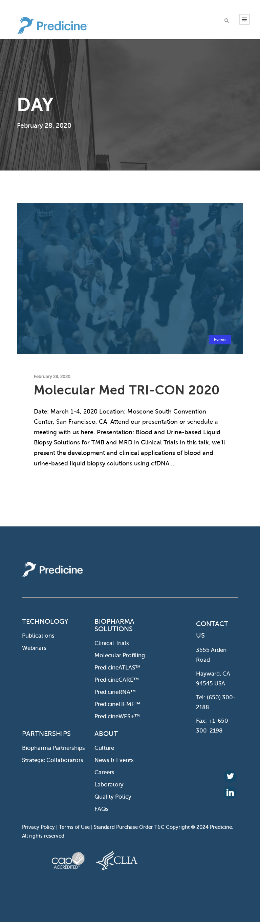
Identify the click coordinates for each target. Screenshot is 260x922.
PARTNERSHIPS (46, 734)
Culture (104, 748)
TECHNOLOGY (45, 621)
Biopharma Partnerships (53, 748)
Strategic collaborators (52, 760)
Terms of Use (74, 827)
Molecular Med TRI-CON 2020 (127, 390)
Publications (38, 636)
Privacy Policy (38, 827)
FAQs (101, 809)
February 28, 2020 (52, 376)
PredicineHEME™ (117, 704)
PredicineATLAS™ (117, 667)
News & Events (114, 760)
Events (220, 339)
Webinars (34, 648)
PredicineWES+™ (117, 716)
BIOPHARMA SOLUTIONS (114, 625)
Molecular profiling (119, 655)
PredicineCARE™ (116, 680)
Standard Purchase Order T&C (130, 827)
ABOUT (106, 734)
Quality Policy (112, 797)
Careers (104, 772)
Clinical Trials (111, 643)
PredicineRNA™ (115, 692)
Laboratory (109, 784)
